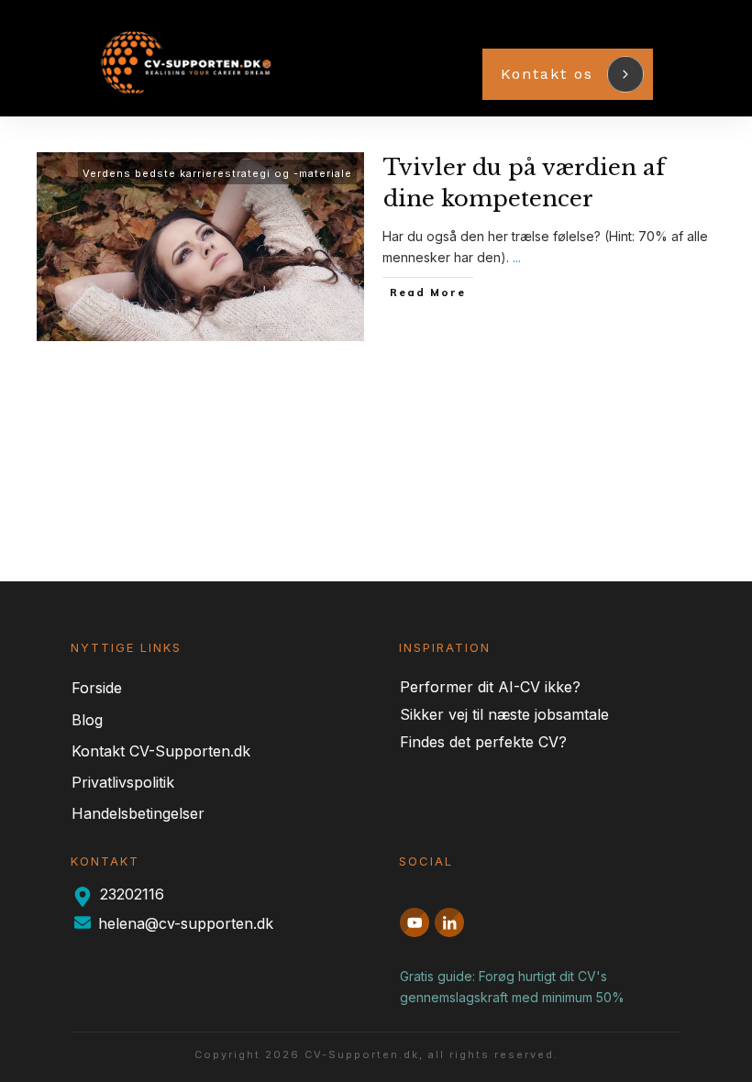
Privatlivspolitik (123, 782)
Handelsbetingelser (138, 813)
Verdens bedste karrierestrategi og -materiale (217, 173)
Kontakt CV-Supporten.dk (161, 751)
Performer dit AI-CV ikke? (490, 687)
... (517, 257)
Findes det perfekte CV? (483, 742)
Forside (97, 688)
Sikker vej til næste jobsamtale (504, 714)
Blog (87, 720)
